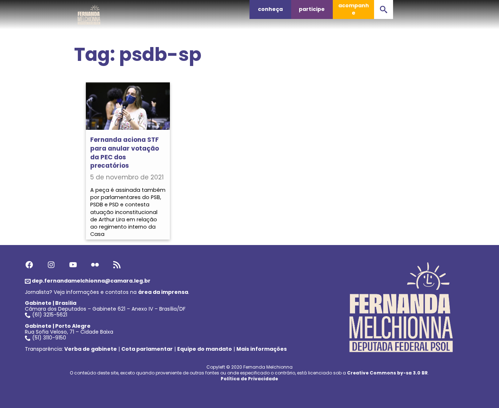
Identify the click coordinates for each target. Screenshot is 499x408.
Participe (312, 9)
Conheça (270, 9)
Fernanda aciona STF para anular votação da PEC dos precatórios (124, 152)
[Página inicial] (89, 13)
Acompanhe (353, 9)
